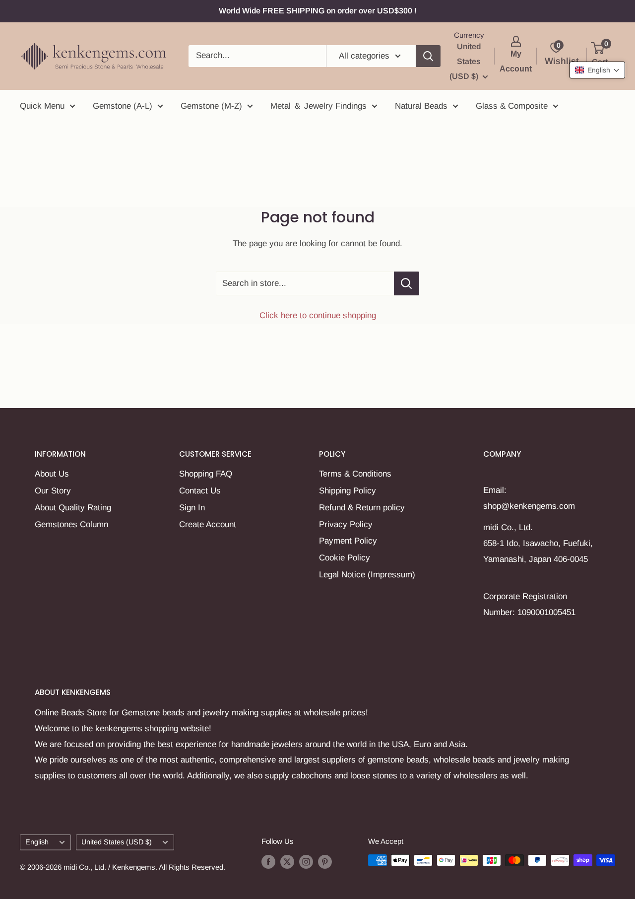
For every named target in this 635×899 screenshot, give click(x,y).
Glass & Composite (512, 106)
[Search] (428, 56)
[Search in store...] (406, 283)
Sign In (192, 507)
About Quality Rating (73, 507)
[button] (597, 70)
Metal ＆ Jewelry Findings (318, 106)
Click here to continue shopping (317, 315)
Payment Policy (348, 541)
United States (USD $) (116, 842)
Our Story (53, 490)
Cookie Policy (344, 557)
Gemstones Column (71, 524)
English (37, 842)
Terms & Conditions (355, 474)
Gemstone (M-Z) (211, 106)
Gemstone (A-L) (122, 106)
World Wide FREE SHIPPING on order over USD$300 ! (318, 10)
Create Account (207, 524)
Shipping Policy (347, 490)
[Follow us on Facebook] (268, 861)
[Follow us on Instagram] (306, 861)
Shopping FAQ (205, 474)
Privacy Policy (346, 524)
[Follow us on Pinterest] (325, 861)
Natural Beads (421, 106)
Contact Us (200, 490)
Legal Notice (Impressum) (367, 574)
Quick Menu (42, 106)
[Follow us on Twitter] (287, 861)
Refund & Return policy (362, 507)
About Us (52, 474)
